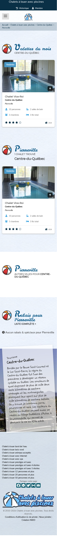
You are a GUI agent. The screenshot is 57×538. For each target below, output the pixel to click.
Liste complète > (25, 324)
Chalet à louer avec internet (14, 456)
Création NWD (28, 520)
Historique (24, 8)
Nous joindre (45, 517)
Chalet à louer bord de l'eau (14, 446)
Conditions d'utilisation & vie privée (21, 517)
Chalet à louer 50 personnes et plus (18, 478)
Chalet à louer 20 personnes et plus (18, 475)
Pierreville (6, 28)
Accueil (5, 25)
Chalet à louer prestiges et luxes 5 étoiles (21, 468)
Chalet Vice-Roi (14, 96)
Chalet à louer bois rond (13, 450)
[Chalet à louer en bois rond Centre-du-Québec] (50, 88)
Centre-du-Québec (45, 25)
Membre (39, 8)
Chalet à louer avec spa (12, 459)
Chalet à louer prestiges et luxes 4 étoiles (21, 465)
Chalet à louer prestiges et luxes (16, 462)
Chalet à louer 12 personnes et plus (18, 472)
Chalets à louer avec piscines (26, 1)
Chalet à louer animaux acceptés (16, 453)
